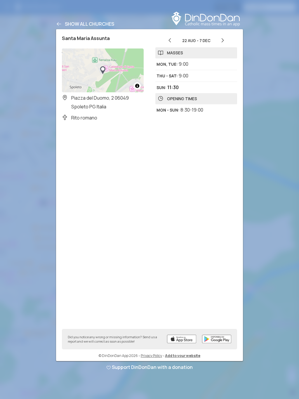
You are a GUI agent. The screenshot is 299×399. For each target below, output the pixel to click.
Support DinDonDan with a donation (152, 367)
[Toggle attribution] (137, 85)
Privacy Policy (151, 355)
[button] (103, 70)
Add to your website (182, 355)
